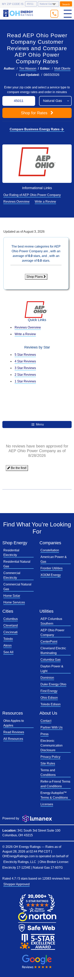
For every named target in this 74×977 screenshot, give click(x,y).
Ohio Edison (49, 697)
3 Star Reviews (25, 368)
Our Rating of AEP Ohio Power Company (32, 195)
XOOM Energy (50, 575)
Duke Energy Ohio (53, 684)
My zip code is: (13, 3)
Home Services (14, 602)
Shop (34, 113)
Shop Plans (35, 276)
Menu (39, 424)
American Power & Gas (53, 559)
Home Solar (11, 595)
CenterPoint (48, 641)
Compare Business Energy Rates (37, 129)
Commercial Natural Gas (17, 587)
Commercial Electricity (11, 575)
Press (44, 734)
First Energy (48, 691)
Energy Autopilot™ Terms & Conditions (54, 795)
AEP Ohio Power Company (52, 633)
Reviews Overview (16, 201)
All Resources (13, 738)
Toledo (8, 638)
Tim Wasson (27, 68)
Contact (45, 720)
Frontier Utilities (51, 568)
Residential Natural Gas (16, 564)
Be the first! (18, 468)
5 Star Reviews (25, 354)
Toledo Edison (50, 704)
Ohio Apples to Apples (13, 723)
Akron (7, 645)
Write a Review (45, 201)
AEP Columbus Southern (51, 621)
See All (8, 652)
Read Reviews (13, 732)
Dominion (47, 677)
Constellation (49, 550)
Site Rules (47, 763)
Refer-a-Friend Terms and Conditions (55, 784)
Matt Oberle (62, 68)
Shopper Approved (16, 884)
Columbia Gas (50, 659)
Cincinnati (10, 632)
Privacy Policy (50, 756)
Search (66, 4)
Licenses (46, 804)
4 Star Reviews (25, 361)
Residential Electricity (11, 553)
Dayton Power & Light (51, 669)
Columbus (10, 618)
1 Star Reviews (25, 381)
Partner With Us (51, 727)
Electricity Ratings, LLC (19, 862)
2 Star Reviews (25, 374)
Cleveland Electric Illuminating (53, 651)
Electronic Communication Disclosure (51, 745)
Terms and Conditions (48, 772)
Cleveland (10, 625)
